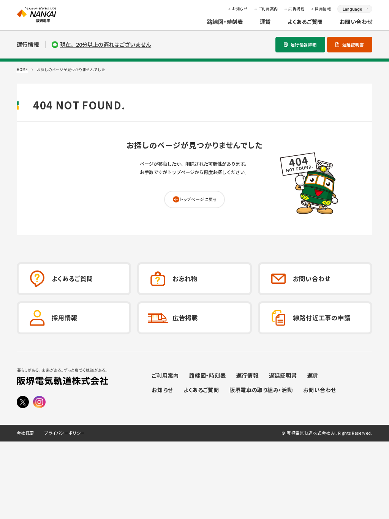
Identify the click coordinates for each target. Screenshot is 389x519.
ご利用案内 (268, 8)
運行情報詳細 (304, 44)
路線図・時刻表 (225, 21)
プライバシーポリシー (64, 433)
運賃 (265, 21)
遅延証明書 (353, 44)
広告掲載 (296, 8)
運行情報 (247, 376)
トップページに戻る (198, 199)
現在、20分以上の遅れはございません (105, 44)
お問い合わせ (356, 21)
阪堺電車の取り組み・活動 (261, 390)
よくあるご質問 (305, 21)
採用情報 (323, 8)
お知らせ (240, 8)
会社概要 (25, 433)
